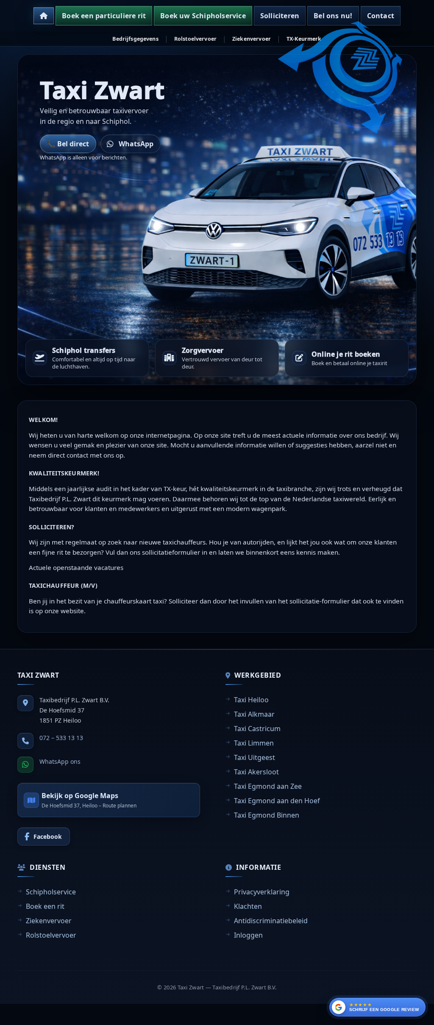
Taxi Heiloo (251, 699)
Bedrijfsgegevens (135, 38)
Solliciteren (279, 15)
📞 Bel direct (68, 143)
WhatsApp (136, 143)
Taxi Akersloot (256, 771)
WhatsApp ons (60, 761)
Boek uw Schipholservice (203, 15)
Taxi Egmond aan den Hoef (277, 800)
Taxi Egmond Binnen (266, 815)
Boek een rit (45, 906)
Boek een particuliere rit (104, 15)
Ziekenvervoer (251, 38)
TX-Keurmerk (304, 38)
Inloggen (248, 935)
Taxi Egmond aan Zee (268, 786)
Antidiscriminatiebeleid (271, 920)
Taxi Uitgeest (254, 757)
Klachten (248, 906)
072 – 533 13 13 (61, 738)
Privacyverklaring (261, 892)
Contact (380, 15)
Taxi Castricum (257, 728)
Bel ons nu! (333, 15)
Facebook (47, 836)
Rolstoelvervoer (195, 38)
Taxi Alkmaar (254, 714)
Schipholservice (51, 892)
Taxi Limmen (254, 743)
